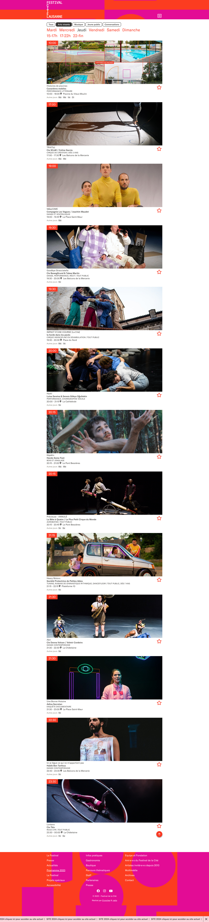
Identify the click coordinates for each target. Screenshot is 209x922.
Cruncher (106, 900)
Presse (50, 860)
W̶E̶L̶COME (104, 185)
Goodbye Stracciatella (104, 247)
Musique (78, 24)
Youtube (111, 891)
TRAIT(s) (104, 124)
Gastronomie (93, 860)
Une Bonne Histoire (104, 677)
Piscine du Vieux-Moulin (74, 93)
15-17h (52, 35)
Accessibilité (54, 885)
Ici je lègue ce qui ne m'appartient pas (104, 739)
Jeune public (93, 24)
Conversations (112, 24)
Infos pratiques (94, 855)
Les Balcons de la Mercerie (75, 155)
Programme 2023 (56, 870)
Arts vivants (64, 24)
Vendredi (96, 30)
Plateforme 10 (68, 586)
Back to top (159, 834)
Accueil (54, 9)
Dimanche (131, 30)
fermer (206, 919)
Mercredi (67, 30)
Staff (88, 875)
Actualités (52, 865)
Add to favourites (159, 87)
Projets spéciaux (56, 880)
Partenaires (92, 880)
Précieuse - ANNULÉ (104, 493)
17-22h (65, 35)
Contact (129, 880)
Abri (104, 616)
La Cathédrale (69, 401)
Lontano (104, 801)
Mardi (52, 30)
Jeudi (81, 30)
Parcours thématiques (98, 870)
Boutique (91, 865)
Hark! (104, 370)
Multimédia (131, 870)
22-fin (78, 35)
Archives (129, 875)
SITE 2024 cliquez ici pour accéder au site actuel (25, 919)
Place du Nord (69, 340)
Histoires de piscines (104, 62)
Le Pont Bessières (71, 463)
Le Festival (52, 855)
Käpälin (104, 431)
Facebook (98, 891)
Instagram (104, 891)
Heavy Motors (104, 554)
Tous (51, 24)
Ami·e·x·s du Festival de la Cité (141, 860)
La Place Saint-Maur (72, 217)
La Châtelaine (69, 647)
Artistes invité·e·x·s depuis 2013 (142, 865)
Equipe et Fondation (136, 855)
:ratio (115, 900)
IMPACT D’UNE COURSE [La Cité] (104, 308)
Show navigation (159, 15)
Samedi (113, 30)
